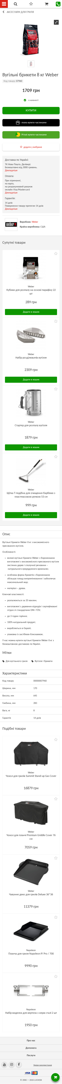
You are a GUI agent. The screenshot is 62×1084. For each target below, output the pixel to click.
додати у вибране (32, 147)
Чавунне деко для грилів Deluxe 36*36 (31, 894)
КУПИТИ (31, 110)
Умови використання (42, 1065)
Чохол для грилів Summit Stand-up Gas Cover (31, 776)
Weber (35, 222)
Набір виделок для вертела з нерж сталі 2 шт (31, 1013)
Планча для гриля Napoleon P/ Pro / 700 (31, 953)
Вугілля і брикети (44, 661)
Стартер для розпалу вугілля (31, 425)
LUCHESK (38, 1080)
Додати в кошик (31, 312)
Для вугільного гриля (17, 661)
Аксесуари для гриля (20, 12)
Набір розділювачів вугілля (31, 357)
